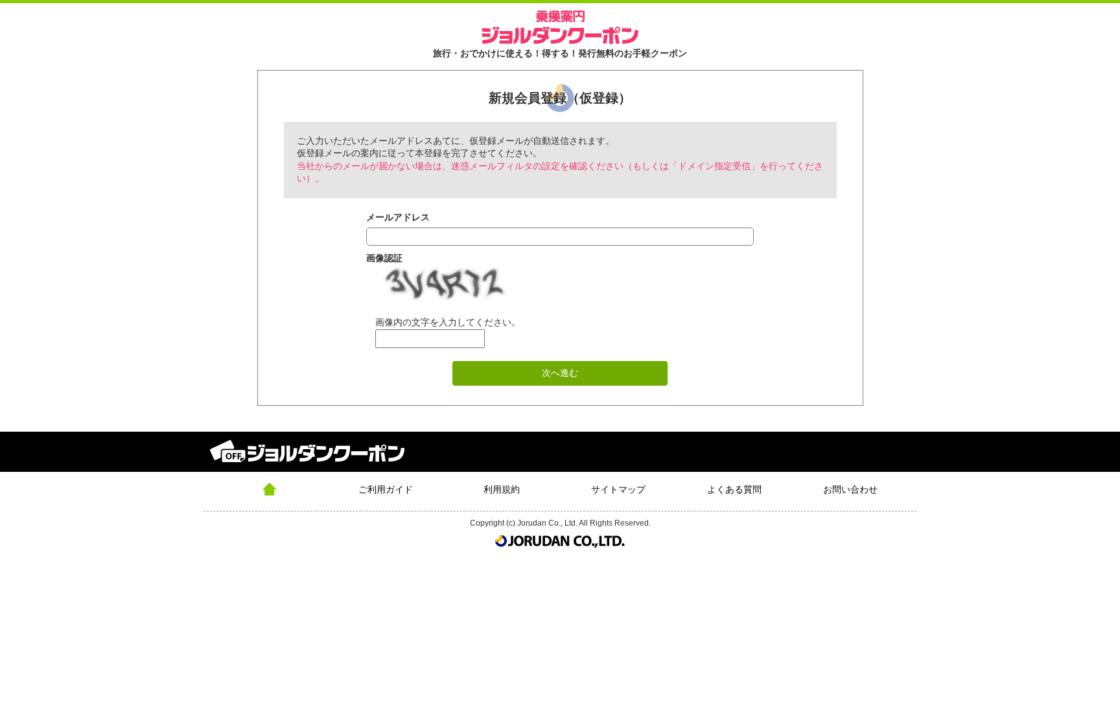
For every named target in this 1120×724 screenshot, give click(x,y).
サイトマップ (618, 489)
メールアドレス (398, 217)
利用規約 (502, 489)
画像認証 (384, 258)
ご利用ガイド (385, 489)
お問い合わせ (850, 489)
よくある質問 (734, 489)
